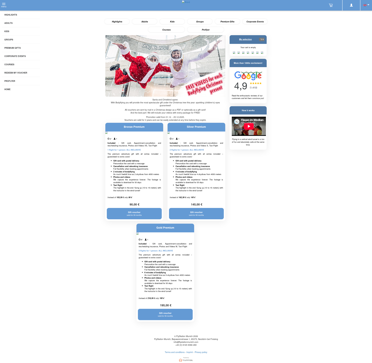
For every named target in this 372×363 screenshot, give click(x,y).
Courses (166, 29)
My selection (245, 39)
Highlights (117, 21)
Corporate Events (255, 21)
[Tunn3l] (186, 358)
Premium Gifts (227, 21)
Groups (200, 21)
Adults (144, 21)
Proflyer (206, 29)
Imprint (189, 352)
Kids (172, 21)
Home (7, 89)
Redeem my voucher (15, 72)
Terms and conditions (175, 352)
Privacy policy (201, 352)
